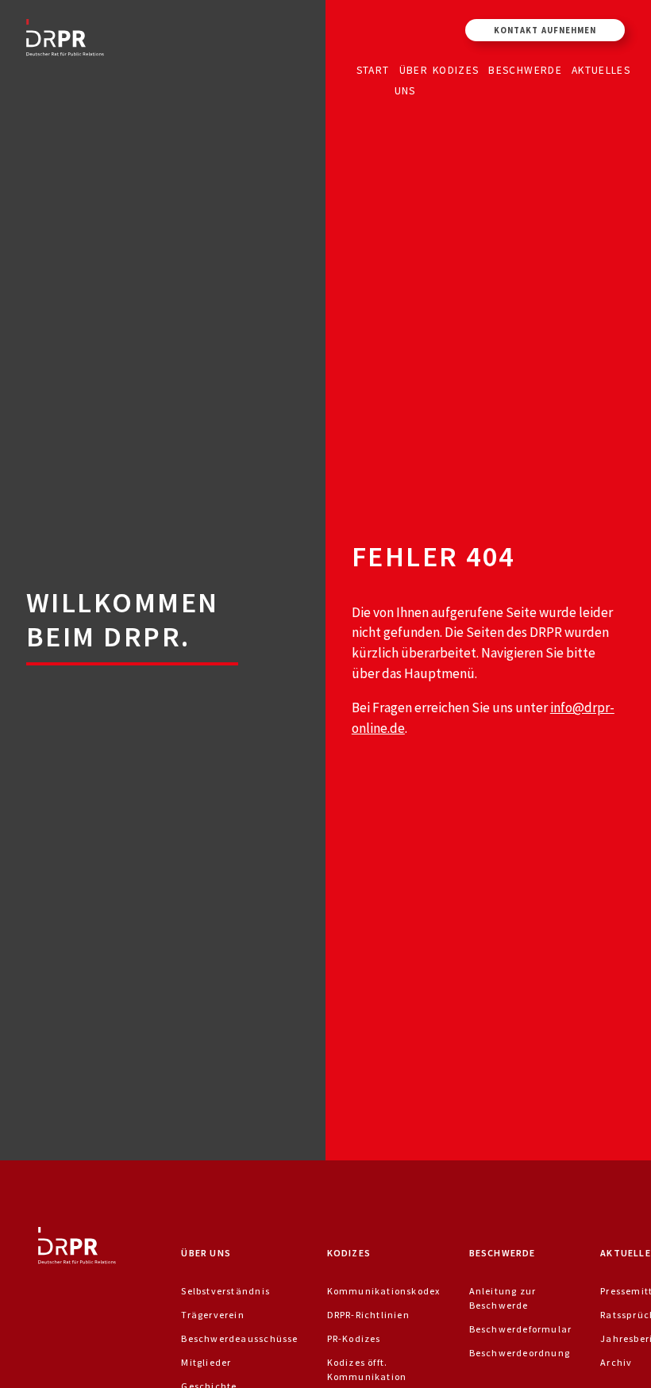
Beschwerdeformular (520, 1329)
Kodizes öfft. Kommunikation (367, 1369)
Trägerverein (213, 1315)
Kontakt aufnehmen (545, 30)
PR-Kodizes (354, 1338)
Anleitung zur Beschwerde (503, 1298)
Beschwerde (525, 69)
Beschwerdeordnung (520, 1353)
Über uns (411, 80)
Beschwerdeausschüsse (239, 1338)
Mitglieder (206, 1362)
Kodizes (456, 69)
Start (373, 69)
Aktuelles (601, 69)
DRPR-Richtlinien (368, 1315)
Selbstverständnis (225, 1291)
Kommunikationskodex (384, 1291)
